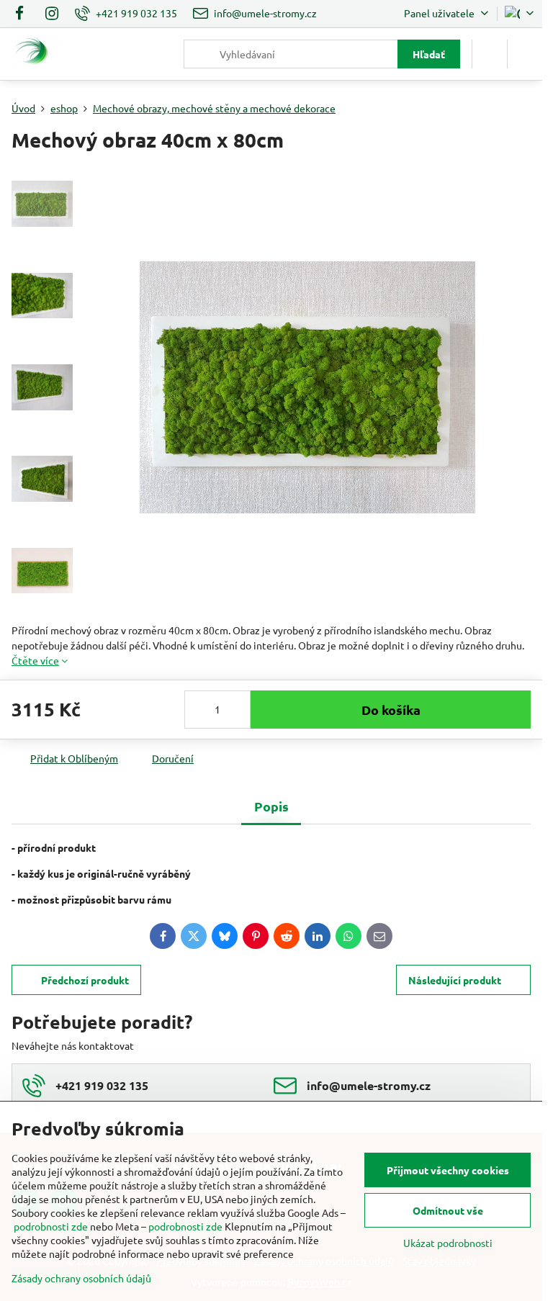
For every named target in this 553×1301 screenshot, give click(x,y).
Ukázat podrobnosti (448, 1242)
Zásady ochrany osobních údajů (81, 1277)
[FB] (23, 13)
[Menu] (525, 54)
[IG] (51, 13)
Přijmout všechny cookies (448, 1169)
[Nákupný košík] (489, 54)
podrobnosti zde (51, 1226)
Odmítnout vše (448, 1210)
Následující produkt (454, 979)
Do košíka (391, 709)
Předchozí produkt (85, 979)
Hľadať (429, 54)
